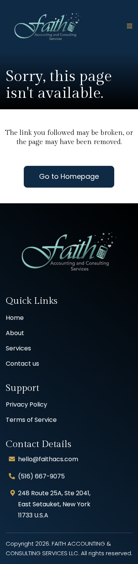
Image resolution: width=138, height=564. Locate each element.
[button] (128, 26)
